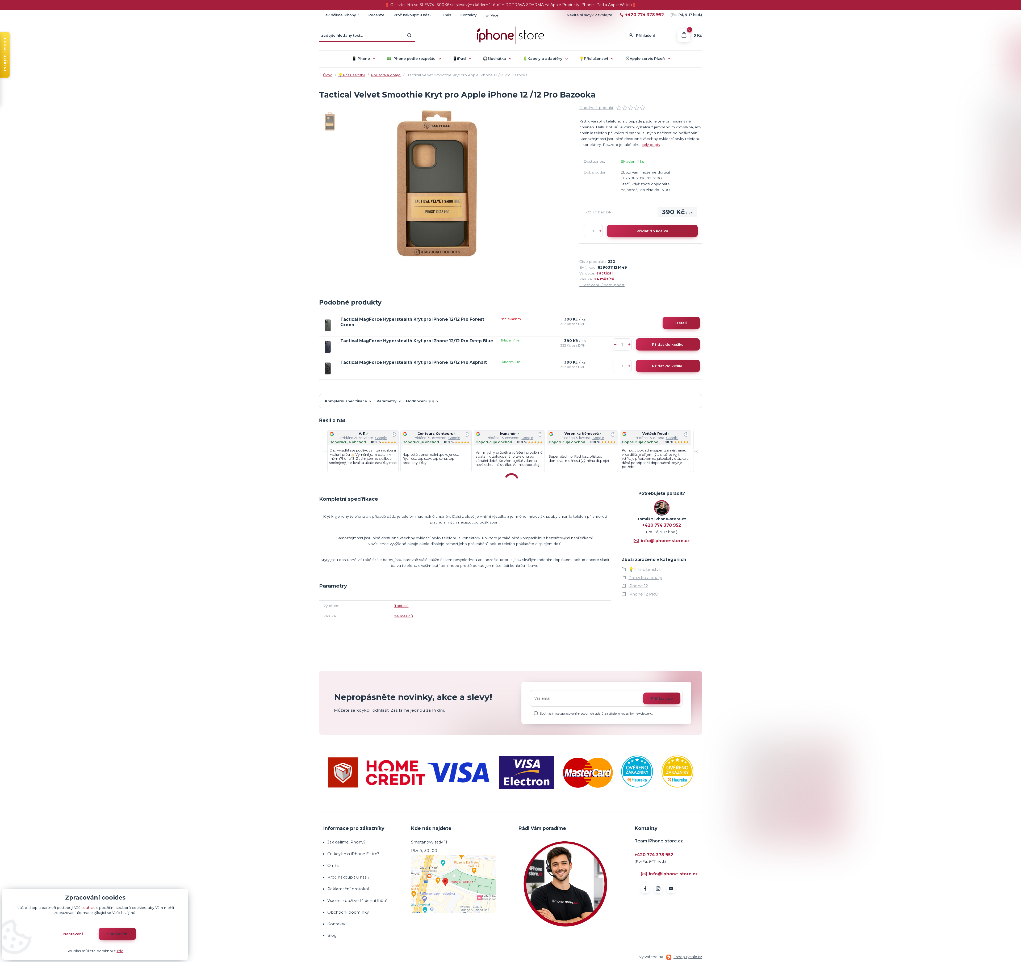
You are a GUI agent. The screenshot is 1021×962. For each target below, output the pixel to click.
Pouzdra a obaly (386, 75)
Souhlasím (117, 934)
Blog (332, 935)
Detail (681, 323)
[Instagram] (658, 889)
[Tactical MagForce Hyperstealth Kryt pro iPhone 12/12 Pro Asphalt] (327, 368)
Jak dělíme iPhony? (346, 842)
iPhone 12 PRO (643, 594)
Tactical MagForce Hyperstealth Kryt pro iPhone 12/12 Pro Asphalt (413, 362)
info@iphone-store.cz (665, 540)
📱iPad (459, 58)
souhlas (88, 907)
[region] (510, 452)
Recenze (376, 15)
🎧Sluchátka (494, 58)
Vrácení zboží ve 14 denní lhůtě (357, 900)
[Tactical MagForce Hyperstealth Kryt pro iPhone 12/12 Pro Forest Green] (327, 325)
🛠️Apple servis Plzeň (645, 58)
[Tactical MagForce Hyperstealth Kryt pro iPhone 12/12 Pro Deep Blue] (327, 346)
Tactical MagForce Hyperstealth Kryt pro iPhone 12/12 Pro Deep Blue (416, 340)
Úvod (327, 75)
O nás (446, 15)
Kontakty (468, 15)
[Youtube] (671, 889)
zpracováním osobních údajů (582, 713)
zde (120, 951)
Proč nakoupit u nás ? (348, 877)
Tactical (604, 273)
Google (381, 438)
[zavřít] (1014, 5)
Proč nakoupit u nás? (413, 15)
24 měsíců (604, 279)
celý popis (651, 144)
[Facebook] (645, 889)
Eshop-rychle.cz (687, 957)
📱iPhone (361, 58)
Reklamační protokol (348, 889)
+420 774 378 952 (644, 14)
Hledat (409, 35)
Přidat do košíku (652, 231)
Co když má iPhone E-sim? (353, 853)
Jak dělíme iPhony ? (341, 15)
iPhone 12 (638, 585)
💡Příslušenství (593, 58)
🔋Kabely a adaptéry (542, 58)
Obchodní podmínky (348, 912)
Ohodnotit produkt (596, 108)
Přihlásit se (662, 698)
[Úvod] (510, 35)
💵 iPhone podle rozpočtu (411, 58)
